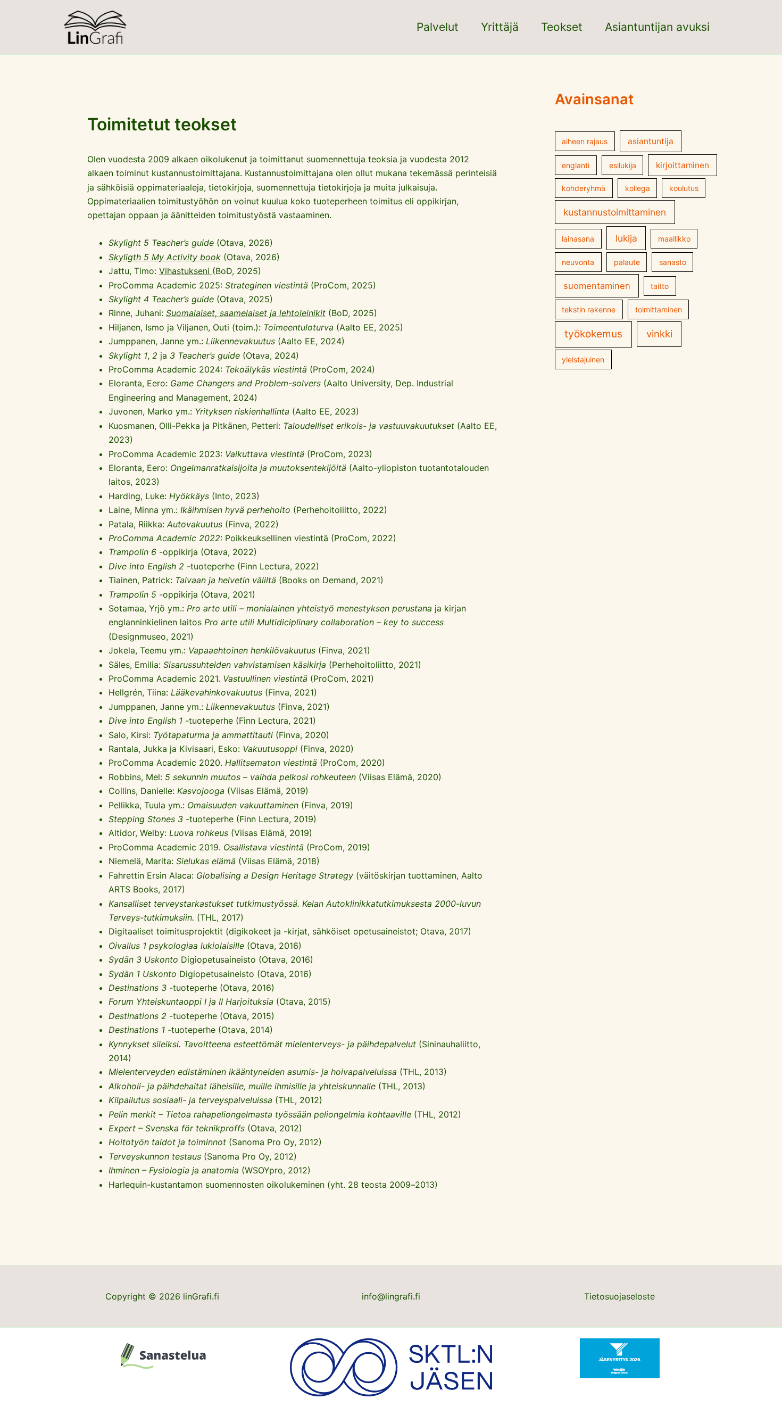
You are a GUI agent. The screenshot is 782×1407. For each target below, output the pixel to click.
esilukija (622, 165)
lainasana (578, 238)
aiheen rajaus (585, 141)
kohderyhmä (583, 188)
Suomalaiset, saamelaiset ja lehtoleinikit (246, 313)
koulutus (683, 188)
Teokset (562, 27)
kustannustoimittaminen (614, 212)
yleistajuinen (583, 359)
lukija (626, 238)
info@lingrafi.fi (391, 1296)
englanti (575, 165)
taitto (660, 286)
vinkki (659, 334)
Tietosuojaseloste (619, 1296)
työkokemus (593, 334)
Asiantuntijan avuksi (657, 27)
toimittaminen (658, 309)
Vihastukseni (185, 271)
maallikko (674, 238)
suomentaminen (596, 285)
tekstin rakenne (588, 309)
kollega (637, 188)
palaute (627, 262)
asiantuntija (650, 141)
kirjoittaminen (682, 165)
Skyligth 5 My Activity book (165, 257)
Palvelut (438, 27)
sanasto (672, 262)
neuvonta (578, 262)
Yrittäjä (500, 27)
